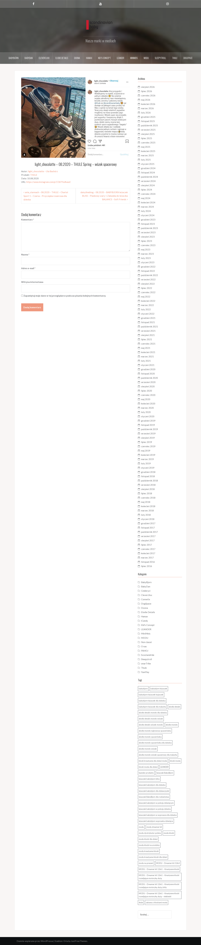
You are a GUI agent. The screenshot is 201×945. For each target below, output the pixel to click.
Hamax (89, 58)
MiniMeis (134, 58)
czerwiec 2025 (148, 142)
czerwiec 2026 (148, 95)
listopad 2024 (148, 172)
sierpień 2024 (148, 185)
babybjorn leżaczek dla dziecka (152, 700)
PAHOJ (144, 650)
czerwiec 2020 (148, 395)
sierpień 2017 (148, 540)
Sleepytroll (160, 58)
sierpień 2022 (148, 283)
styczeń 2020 (147, 416)
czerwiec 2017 (148, 549)
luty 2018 (146, 514)
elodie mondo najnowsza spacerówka (155, 731)
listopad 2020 (148, 373)
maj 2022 (145, 296)
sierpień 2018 (148, 489)
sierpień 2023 (148, 236)
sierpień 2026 (148, 87)
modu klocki (169, 833)
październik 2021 (149, 326)
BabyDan (29, 58)
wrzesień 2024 (148, 181)
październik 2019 (149, 429)
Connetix (145, 599)
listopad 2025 (148, 121)
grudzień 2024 (148, 168)
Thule (174, 58)
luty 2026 (146, 112)
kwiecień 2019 (148, 455)
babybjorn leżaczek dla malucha (152, 707)
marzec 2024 (147, 206)
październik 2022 (149, 275)
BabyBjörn (14, 58)
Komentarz (27, 219)
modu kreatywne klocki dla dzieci (153, 857)
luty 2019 (146, 463)
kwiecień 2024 (148, 202)
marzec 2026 (147, 108)
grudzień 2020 (148, 369)
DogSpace (187, 58)
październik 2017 (149, 532)
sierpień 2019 (148, 437)
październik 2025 (149, 125)
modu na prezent (146, 863)
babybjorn (143, 688)
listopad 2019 (148, 425)
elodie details (174, 707)
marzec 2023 (147, 253)
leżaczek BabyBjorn (165, 773)
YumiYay (145, 672)
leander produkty (146, 773)
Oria (65, 941)
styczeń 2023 (147, 262)
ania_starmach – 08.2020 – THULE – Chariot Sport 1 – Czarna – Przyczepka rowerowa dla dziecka (46, 196)
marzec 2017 (147, 557)
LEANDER (146, 629)
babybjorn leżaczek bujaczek (151, 694)
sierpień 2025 (148, 134)
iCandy (144, 620)
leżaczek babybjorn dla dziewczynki (154, 791)
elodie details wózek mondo (151, 725)
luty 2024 (146, 211)
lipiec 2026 (146, 91)
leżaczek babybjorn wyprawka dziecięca (156, 821)
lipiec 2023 (146, 241)
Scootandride (147, 655)
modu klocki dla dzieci (148, 839)
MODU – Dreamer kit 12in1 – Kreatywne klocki (159, 869)
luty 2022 (146, 309)
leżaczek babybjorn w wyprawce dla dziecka (158, 815)
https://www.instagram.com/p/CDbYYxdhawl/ (48, 182)
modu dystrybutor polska (150, 833)
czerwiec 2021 (148, 343)
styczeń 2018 (147, 519)
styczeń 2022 (147, 313)
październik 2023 (149, 228)
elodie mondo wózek (148, 749)
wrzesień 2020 (148, 382)
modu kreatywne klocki (149, 851)
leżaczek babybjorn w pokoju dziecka (155, 809)
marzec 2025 (147, 155)
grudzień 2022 (148, 266)
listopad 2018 (148, 476)
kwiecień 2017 (148, 553)
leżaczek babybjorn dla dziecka (152, 785)
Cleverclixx (44, 58)
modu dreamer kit (154, 827)
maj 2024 (145, 198)
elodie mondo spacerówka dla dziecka (155, 743)
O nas (144, 646)
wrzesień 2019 (148, 433)
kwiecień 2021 (148, 352)
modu (141, 827)
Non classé (146, 642)
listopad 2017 (148, 527)
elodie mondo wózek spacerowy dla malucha (158, 755)
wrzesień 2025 (148, 129)
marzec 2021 (147, 356)
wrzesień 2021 (148, 330)
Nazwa (25, 254)
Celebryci (145, 590)
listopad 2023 (148, 223)
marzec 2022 (147, 305)
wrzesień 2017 (148, 536)
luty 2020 (146, 412)
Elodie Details (61, 58)
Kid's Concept (148, 625)
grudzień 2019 (148, 420)
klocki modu (175, 761)
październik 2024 (149, 176)
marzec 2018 (147, 510)
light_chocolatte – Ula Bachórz (43, 171)
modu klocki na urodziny (149, 845)
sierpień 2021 (148, 335)
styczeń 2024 (147, 215)
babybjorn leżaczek (159, 688)
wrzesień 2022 (148, 279)
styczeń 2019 (147, 467)
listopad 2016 (148, 562)
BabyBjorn (146, 582)
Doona (77, 58)
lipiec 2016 (146, 566)
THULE (33, 175)
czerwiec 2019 (148, 446)
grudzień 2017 (148, 523)
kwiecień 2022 (148, 301)
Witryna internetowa (32, 282)
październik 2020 (149, 378)
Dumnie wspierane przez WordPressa (35, 941)
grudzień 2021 (148, 318)
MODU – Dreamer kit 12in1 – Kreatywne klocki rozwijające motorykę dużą (159, 876)
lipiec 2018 (146, 493)
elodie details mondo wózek (151, 718)
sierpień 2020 (148, 386)
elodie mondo (172, 725)
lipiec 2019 (146, 442)
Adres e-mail (28, 268)
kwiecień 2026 (148, 104)
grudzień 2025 (148, 117)
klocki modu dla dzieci (148, 767)
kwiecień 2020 (148, 403)
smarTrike (146, 663)
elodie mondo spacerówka (150, 737)
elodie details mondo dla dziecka (153, 712)
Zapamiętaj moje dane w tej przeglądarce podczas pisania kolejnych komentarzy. (65, 295)
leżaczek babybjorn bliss (149, 779)
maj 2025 (145, 146)
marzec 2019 (147, 459)
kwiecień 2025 (148, 151)
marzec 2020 (147, 407)
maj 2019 (145, 450)
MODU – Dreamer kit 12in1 (168, 863)
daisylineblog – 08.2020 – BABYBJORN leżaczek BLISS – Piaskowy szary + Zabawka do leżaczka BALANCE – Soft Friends (104, 196)
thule (141, 902)
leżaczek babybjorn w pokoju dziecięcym (156, 803)
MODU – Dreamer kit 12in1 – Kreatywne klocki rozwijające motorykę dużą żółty (159, 885)
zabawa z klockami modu (156, 902)
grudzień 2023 (148, 219)
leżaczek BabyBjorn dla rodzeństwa (154, 797)
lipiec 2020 (146, 390)
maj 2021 (145, 348)
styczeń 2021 (147, 365)
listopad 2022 (148, 271)
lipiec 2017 (146, 544)
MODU (146, 58)
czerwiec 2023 (148, 245)
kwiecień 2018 (148, 506)
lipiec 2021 (146, 339)
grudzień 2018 (148, 472)
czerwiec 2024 (148, 194)
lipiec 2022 (146, 288)
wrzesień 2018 (148, 484)
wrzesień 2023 (148, 232)
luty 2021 (146, 360)
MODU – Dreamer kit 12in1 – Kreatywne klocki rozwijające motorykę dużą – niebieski (159, 895)
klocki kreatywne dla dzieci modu (153, 761)
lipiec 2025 (146, 138)
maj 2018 (145, 502)
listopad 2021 (148, 322)
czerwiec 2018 (148, 497)
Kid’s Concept (104, 58)
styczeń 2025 (147, 164)
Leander (120, 58)
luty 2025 (146, 159)
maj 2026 (145, 99)
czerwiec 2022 (148, 292)
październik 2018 (149, 480)
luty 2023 (146, 258)
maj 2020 (145, 399)
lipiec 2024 (146, 189)
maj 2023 (145, 249)
